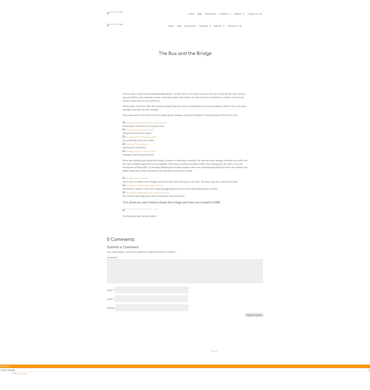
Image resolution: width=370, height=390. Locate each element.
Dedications (210, 14)
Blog (199, 14)
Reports (238, 14)
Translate (21, 373)
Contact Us (253, 14)
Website (111, 308)
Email (110, 299)
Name (110, 290)
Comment (112, 257)
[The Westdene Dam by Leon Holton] (141, 208)
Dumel (214, 351)
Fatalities (223, 14)
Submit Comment (254, 315)
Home (191, 14)
